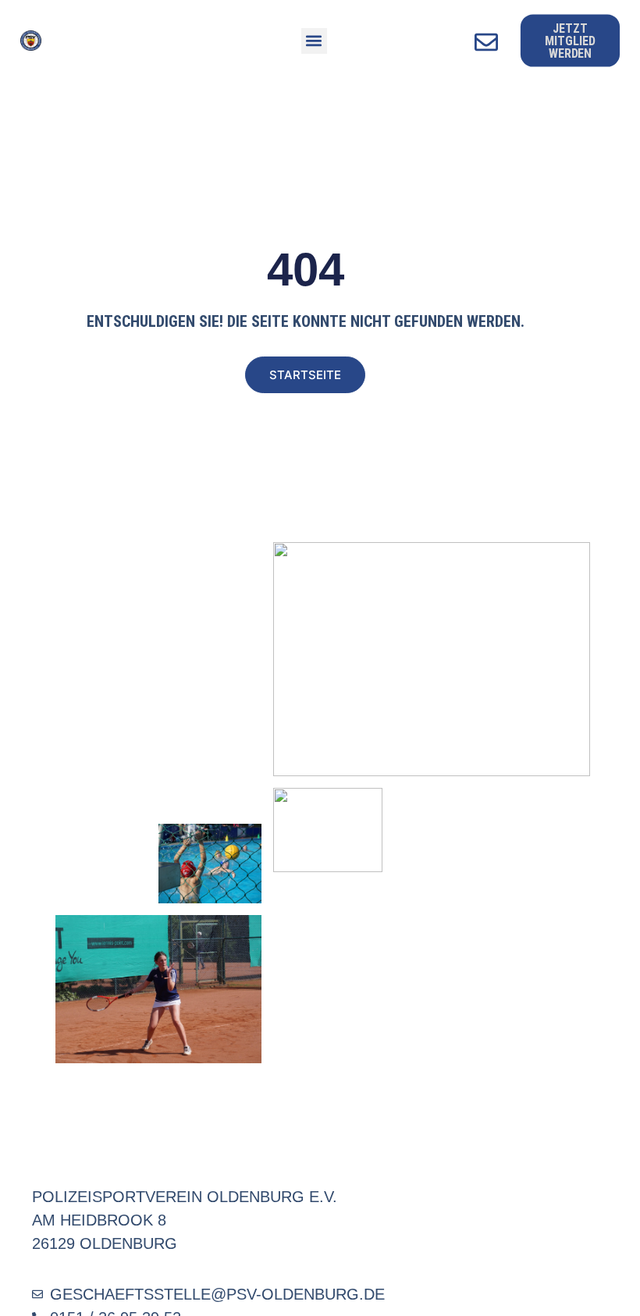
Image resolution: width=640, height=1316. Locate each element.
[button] (314, 41)
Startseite (305, 374)
